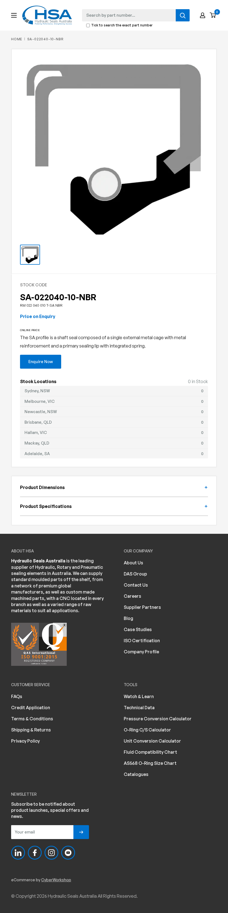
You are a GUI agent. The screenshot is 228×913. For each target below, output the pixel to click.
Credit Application (30, 707)
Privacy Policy (25, 741)
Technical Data (139, 707)
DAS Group (135, 574)
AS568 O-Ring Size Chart (150, 763)
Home (16, 39)
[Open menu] (14, 15)
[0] (213, 15)
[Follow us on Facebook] (35, 853)
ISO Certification (142, 640)
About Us (133, 562)
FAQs (16, 696)
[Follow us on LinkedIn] (18, 853)
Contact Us (136, 585)
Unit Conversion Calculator (152, 741)
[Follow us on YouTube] (68, 853)
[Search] (183, 15)
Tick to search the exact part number (122, 25)
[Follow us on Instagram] (51, 853)
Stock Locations (38, 381)
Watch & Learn (139, 696)
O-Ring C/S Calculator (147, 730)
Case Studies (138, 629)
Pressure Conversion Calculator (158, 718)
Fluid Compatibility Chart (150, 752)
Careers (132, 596)
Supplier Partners (142, 607)
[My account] (202, 15)
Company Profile (141, 651)
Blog (128, 618)
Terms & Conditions (32, 718)
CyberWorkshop (56, 879)
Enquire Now (40, 361)
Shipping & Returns (31, 730)
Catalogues (136, 774)
